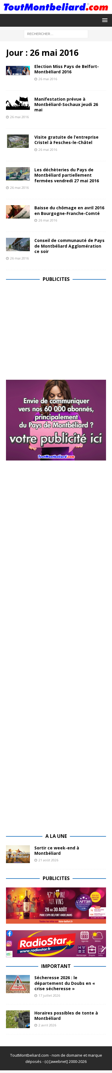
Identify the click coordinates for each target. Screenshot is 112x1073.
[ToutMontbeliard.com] (56, 10)
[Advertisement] (56, 329)
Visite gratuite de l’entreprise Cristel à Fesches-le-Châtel (66, 139)
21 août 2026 (48, 860)
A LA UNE (56, 836)
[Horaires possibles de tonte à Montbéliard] (18, 1019)
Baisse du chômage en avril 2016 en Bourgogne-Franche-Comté (69, 210)
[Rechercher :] (56, 33)
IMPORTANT (56, 966)
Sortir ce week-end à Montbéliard (56, 850)
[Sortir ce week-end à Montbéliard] (18, 854)
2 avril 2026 (47, 1025)
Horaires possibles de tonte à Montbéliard (66, 1015)
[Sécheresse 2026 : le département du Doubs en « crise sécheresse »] (18, 984)
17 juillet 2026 (49, 995)
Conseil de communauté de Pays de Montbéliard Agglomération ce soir (69, 246)
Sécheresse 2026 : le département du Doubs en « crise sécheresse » (64, 983)
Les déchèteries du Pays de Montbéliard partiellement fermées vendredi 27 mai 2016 (66, 175)
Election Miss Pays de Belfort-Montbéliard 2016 (66, 69)
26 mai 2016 (48, 79)
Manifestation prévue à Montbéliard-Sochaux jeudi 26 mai (66, 104)
